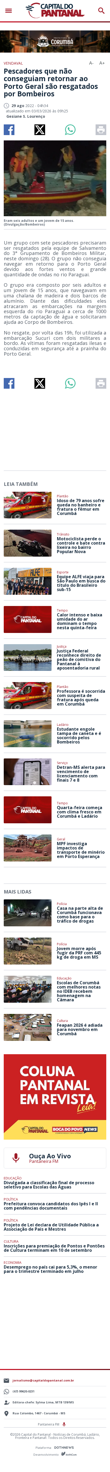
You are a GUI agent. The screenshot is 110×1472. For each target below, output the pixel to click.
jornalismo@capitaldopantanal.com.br (43, 1380)
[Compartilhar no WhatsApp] (70, 129)
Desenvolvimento (46, 1454)
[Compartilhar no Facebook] (9, 129)
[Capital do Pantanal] (55, 11)
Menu (10, 10)
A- (91, 63)
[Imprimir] (101, 129)
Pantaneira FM (49, 1424)
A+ (102, 63)
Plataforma (44, 1447)
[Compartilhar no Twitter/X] (39, 129)
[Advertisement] (55, 427)
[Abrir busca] (101, 10)
